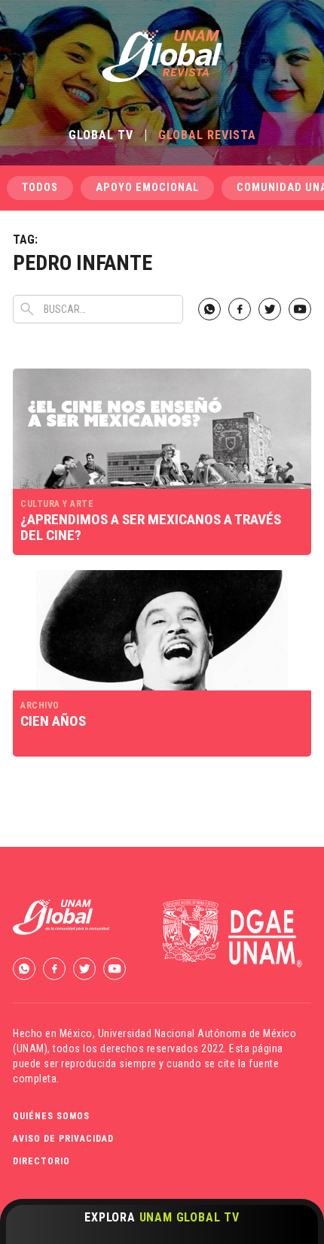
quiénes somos (51, 1116)
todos (40, 187)
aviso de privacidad (63, 1138)
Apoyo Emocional (147, 187)
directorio (41, 1161)
